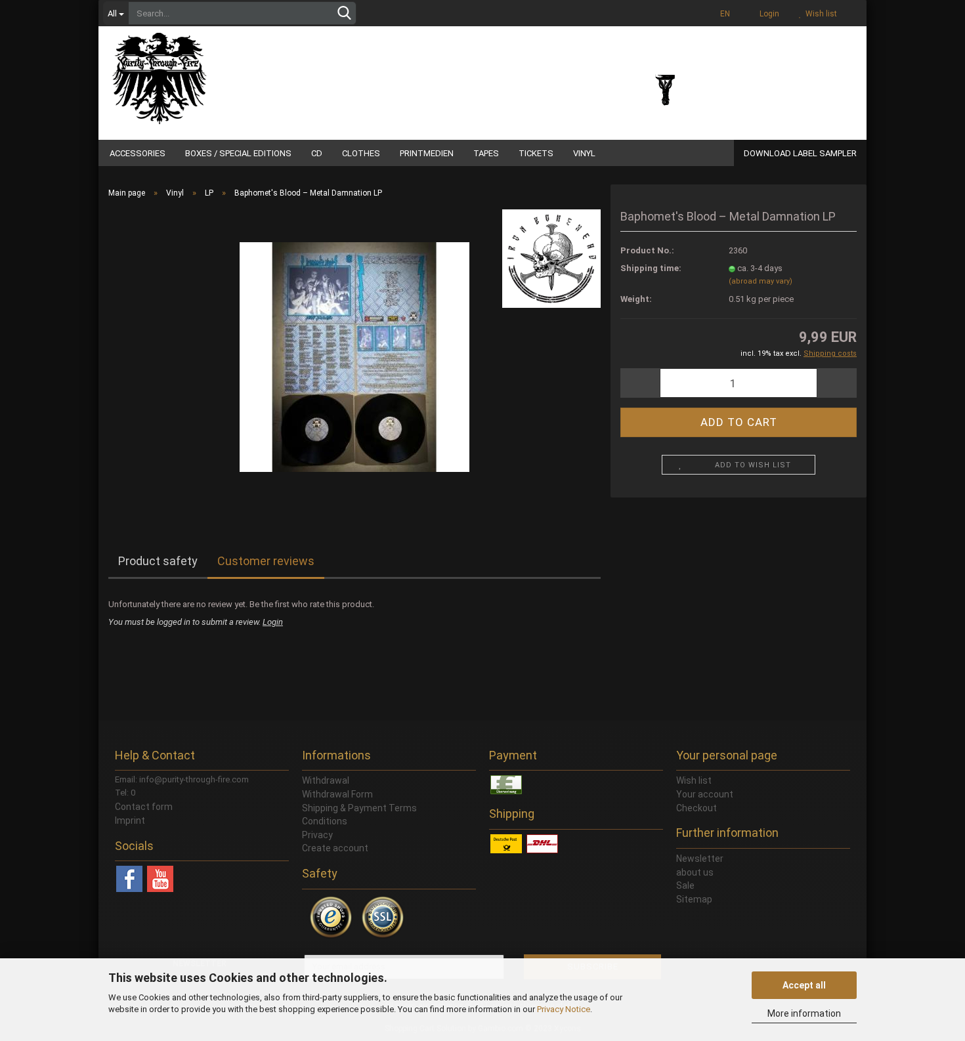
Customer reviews (265, 561)
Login (767, 13)
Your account (704, 794)
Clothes (361, 153)
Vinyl (584, 153)
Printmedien (427, 153)
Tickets (536, 153)
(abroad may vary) (760, 281)
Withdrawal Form (337, 794)
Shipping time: (650, 268)
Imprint (130, 820)
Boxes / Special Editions (238, 153)
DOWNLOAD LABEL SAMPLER (800, 153)
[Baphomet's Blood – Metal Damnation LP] (354, 356)
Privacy (317, 835)
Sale (685, 885)
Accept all (804, 985)
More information (804, 1013)
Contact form (144, 806)
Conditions (324, 821)
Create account (335, 848)
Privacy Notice (563, 1009)
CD (316, 153)
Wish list (819, 13)
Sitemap (694, 899)
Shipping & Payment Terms (359, 808)
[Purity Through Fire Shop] (210, 72)
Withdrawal (325, 780)
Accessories (137, 153)
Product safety (158, 561)
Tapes (486, 153)
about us (695, 872)
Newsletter (699, 858)
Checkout (696, 808)
